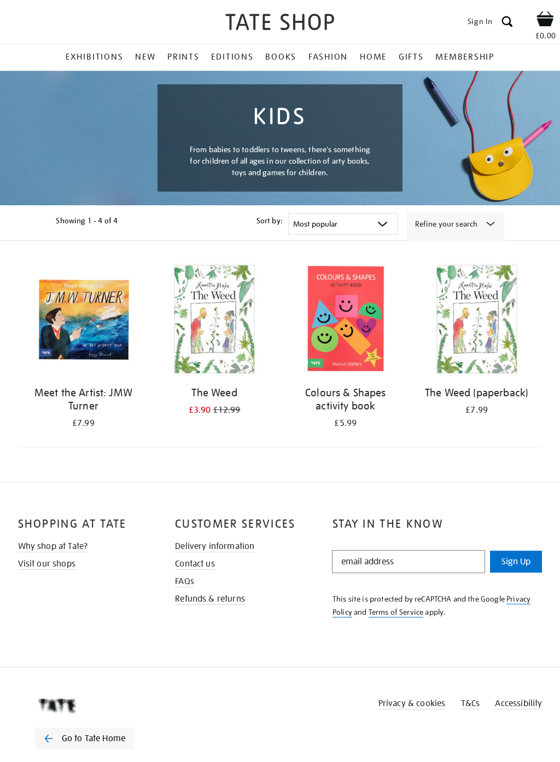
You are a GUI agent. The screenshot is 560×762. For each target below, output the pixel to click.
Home (373, 56)
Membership (464, 56)
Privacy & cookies (412, 703)
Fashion (328, 56)
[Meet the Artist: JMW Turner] (83, 321)
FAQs (184, 581)
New (145, 56)
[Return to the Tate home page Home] (280, 24)
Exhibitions (94, 56)
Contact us (195, 563)
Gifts (411, 56)
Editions (232, 56)
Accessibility (518, 703)
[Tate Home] (92, 705)
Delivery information (214, 546)
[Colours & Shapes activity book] (345, 321)
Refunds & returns (210, 598)
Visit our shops (46, 563)
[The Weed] (214, 321)
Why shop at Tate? (53, 546)
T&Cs (470, 703)
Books (280, 56)
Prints (183, 56)
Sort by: (269, 221)
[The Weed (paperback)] (476, 321)
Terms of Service (396, 612)
